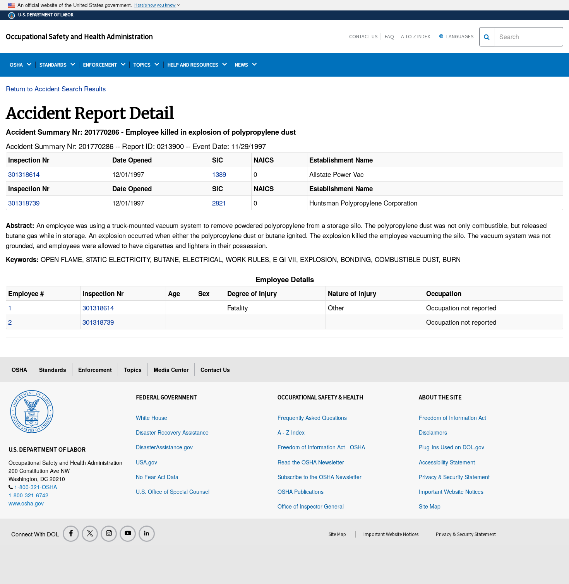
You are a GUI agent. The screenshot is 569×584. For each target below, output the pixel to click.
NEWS (242, 65)
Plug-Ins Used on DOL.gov (451, 447)
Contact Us (363, 36)
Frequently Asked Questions (312, 417)
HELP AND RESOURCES (193, 65)
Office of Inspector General (311, 506)
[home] (32, 410)
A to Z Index (415, 36)
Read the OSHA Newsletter (311, 462)
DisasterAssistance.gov (164, 447)
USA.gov (146, 462)
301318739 (23, 202)
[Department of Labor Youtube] (128, 534)
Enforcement (95, 369)
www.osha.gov (26, 503)
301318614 (23, 174)
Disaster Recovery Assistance (172, 432)
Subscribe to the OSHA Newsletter (320, 477)
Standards (52, 369)
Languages (459, 36)
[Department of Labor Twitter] (90, 534)
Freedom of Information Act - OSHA (321, 447)
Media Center (171, 369)
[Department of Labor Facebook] (71, 534)
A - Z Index (291, 432)
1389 (219, 174)
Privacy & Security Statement (454, 477)
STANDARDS (53, 65)
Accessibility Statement (447, 462)
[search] (486, 36)
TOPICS (143, 65)
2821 (219, 202)
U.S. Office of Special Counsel (172, 491)
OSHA (17, 65)
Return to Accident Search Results (56, 88)
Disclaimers (433, 432)
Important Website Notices (451, 491)
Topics (133, 369)
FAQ (389, 36)
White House (151, 417)
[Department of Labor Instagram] (109, 534)
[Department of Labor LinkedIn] (147, 534)
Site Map (429, 506)
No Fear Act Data (157, 477)
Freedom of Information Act (452, 417)
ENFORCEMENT (100, 65)
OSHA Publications (301, 491)
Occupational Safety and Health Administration (79, 36)
